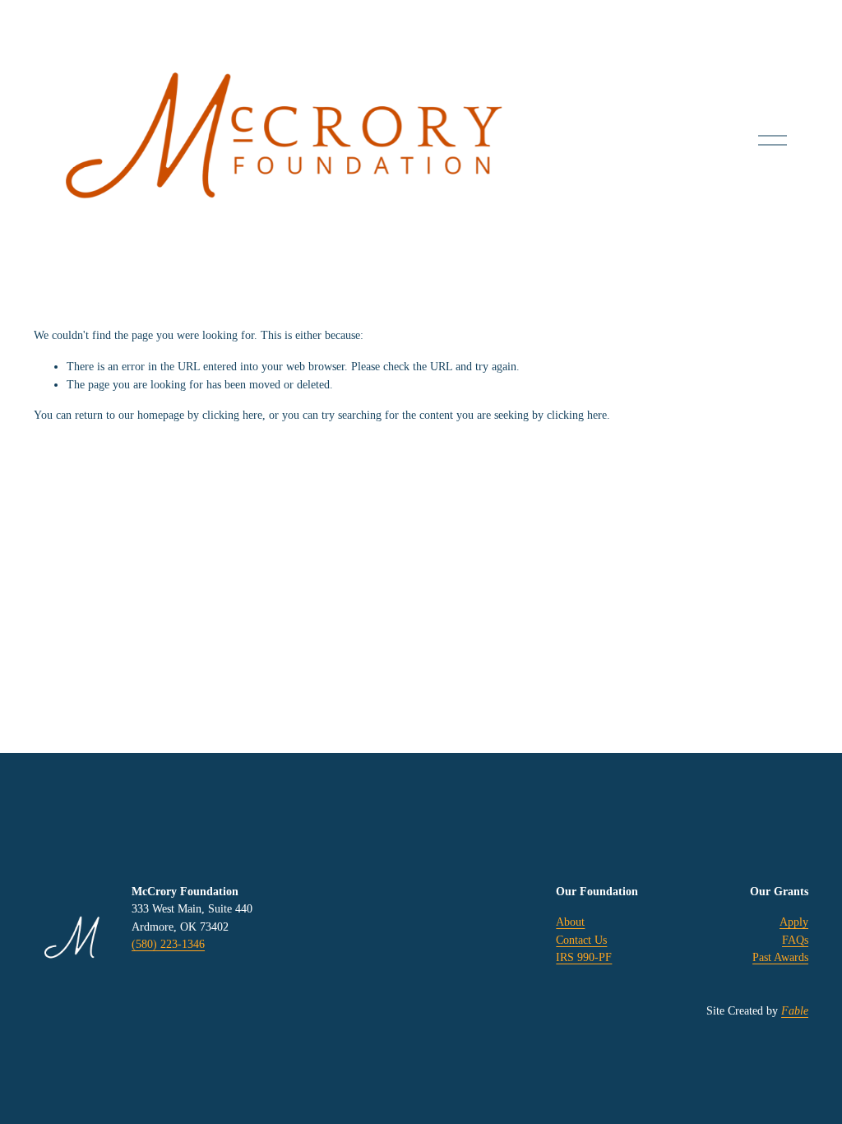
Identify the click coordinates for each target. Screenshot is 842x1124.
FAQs (795, 939)
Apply (794, 921)
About (570, 921)
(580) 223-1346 (168, 943)
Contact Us (581, 939)
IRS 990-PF (584, 957)
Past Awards (780, 957)
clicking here (232, 414)
